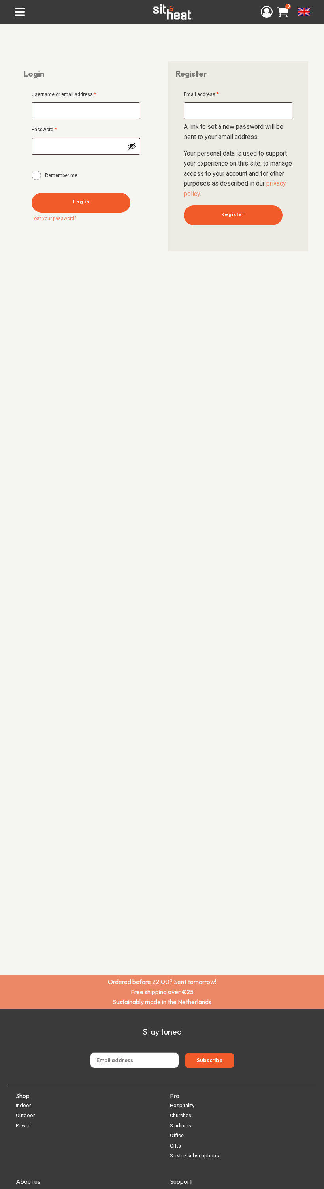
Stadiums (180, 1126)
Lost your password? (54, 218)
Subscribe (209, 1060)
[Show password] (131, 146)
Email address (211, 94)
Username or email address (73, 94)
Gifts (175, 1146)
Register (233, 214)
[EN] (304, 11)
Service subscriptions (194, 1156)
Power (23, 1126)
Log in (81, 202)
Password (54, 129)
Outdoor (25, 1115)
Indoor (23, 1105)
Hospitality (182, 1105)
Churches (180, 1115)
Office (177, 1135)
